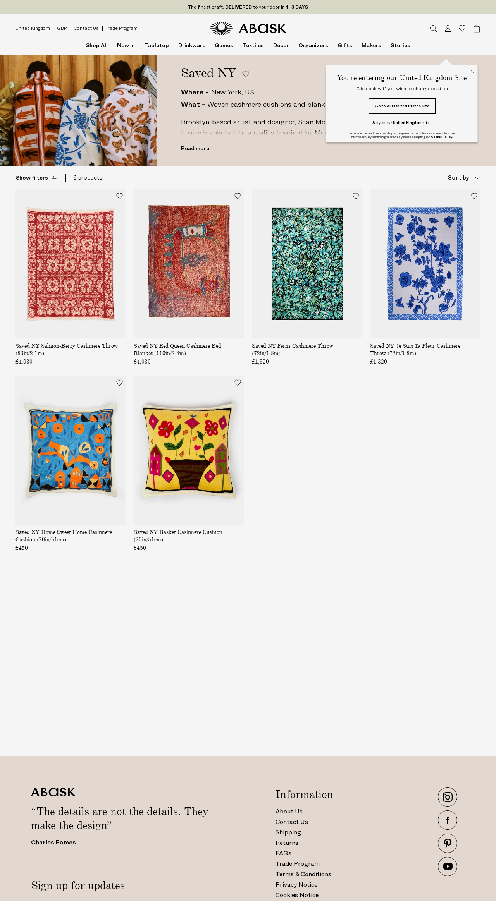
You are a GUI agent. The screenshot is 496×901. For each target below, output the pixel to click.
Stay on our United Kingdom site (401, 122)
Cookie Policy (441, 137)
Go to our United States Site (402, 106)
